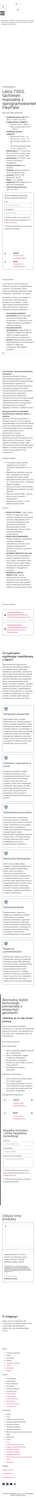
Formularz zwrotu (11, 1391)
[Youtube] (11, 1484)
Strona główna (5, 20)
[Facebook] (3, 1484)
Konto (4, 1349)
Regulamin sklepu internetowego (16, 1422)
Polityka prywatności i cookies (15, 1419)
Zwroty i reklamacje (12, 1383)
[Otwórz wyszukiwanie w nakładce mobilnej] (18, 10)
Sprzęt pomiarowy (21, 20)
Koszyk (8, 1355)
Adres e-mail (6, 1140)
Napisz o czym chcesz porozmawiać (12, 1156)
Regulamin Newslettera (13, 1427)
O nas (8, 1417)
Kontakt (8, 1414)
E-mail (5, 202)
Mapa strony (10, 1437)
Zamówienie (10, 1358)
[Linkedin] (7, 1484)
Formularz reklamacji (12, 1388)
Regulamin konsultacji (12, 1424)
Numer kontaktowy (8, 209)
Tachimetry (30, 20)
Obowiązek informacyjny (13, 1429)
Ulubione (9, 1360)
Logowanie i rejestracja (13, 1353)
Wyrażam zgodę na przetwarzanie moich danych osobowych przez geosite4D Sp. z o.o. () (17, 220)
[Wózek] (3, 7)
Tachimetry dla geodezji (7, 22)
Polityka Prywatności (11, 222)
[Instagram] (15, 1484)
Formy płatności (11, 1378)
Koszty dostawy (11, 1381)
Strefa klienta (10, 1386)
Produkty (12, 20)
